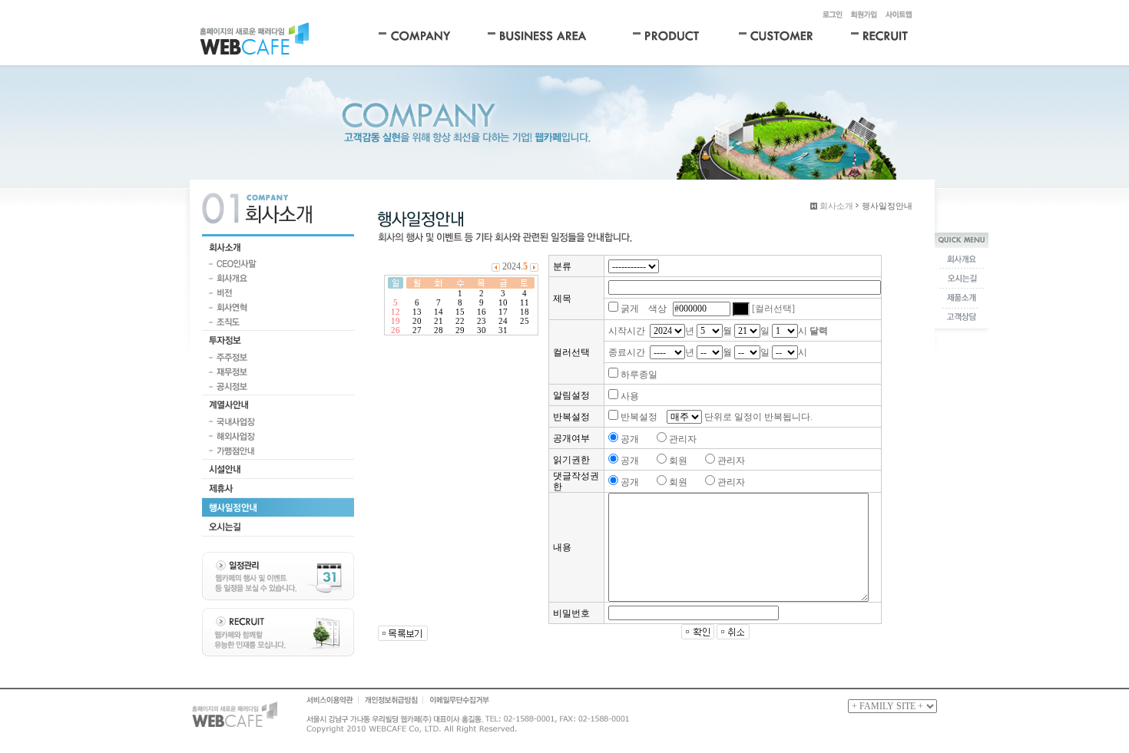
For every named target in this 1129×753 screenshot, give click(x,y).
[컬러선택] (773, 308)
